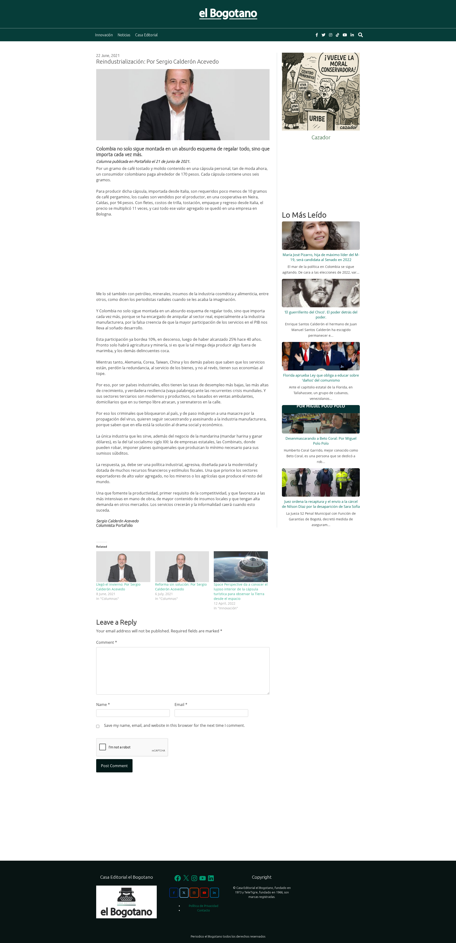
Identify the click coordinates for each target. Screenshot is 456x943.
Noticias (124, 35)
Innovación (104, 35)
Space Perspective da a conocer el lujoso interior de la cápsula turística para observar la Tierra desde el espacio (241, 591)
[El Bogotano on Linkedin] (214, 893)
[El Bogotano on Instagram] (194, 893)
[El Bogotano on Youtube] (204, 893)
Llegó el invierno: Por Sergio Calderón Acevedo (118, 586)
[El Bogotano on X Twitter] (184, 893)
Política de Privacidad (203, 905)
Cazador (321, 137)
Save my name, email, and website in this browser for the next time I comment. (174, 725)
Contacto (203, 910)
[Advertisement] (183, 256)
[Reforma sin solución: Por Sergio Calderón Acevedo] (182, 566)
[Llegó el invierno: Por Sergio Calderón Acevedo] (123, 566)
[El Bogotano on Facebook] (173, 893)
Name (103, 704)
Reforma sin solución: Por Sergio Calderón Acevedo (181, 586)
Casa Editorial (146, 35)
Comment (106, 642)
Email (181, 704)
